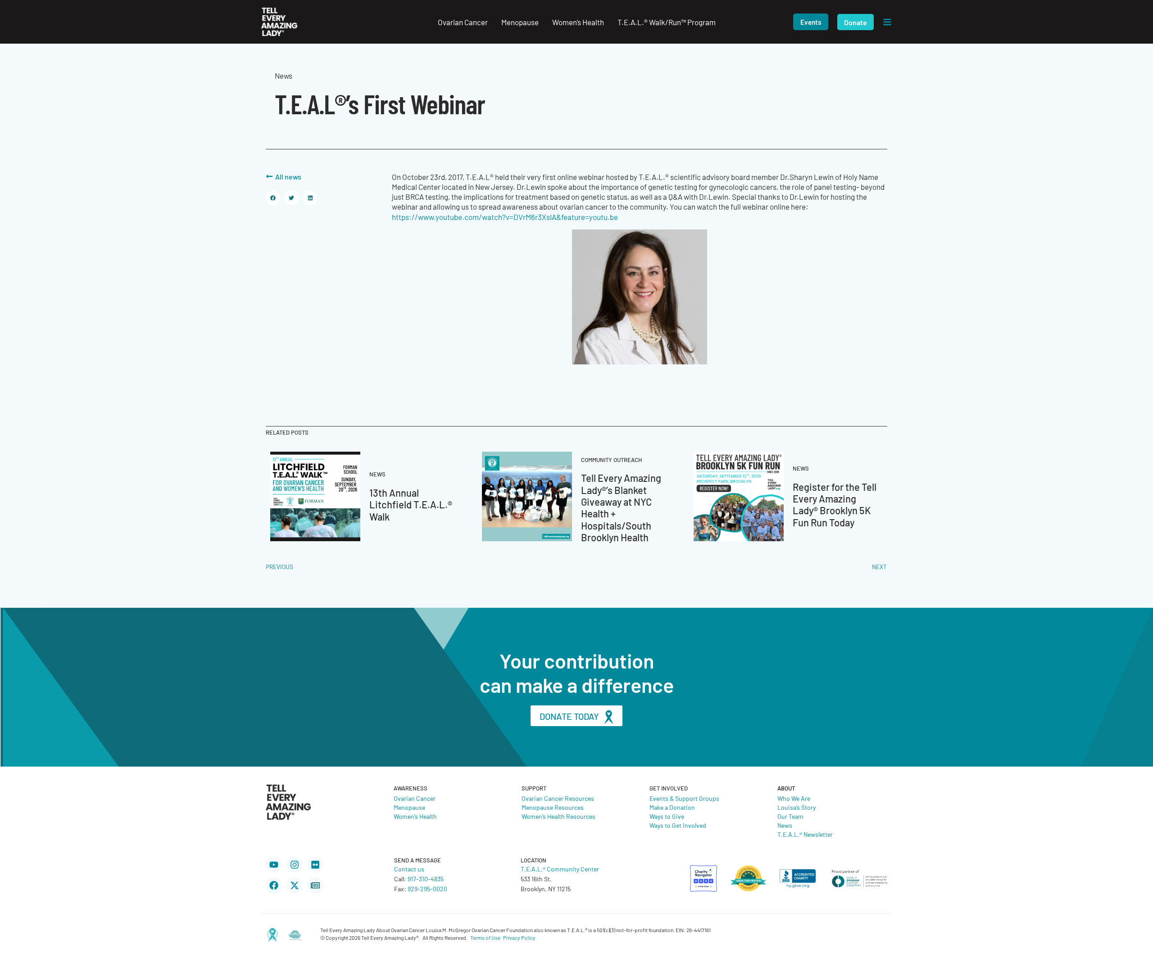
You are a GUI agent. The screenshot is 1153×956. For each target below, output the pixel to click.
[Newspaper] (315, 885)
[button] (810, 21)
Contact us (409, 869)
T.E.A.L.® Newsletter (805, 834)
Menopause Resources (553, 807)
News (784, 825)
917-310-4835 (426, 879)
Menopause (409, 807)
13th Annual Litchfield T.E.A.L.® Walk (410, 504)
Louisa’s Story (796, 807)
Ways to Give (666, 816)
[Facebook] (274, 885)
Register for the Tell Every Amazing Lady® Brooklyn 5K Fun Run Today (834, 504)
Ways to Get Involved (677, 825)
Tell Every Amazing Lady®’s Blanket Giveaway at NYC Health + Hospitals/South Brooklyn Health (621, 507)
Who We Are (793, 798)
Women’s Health (415, 816)
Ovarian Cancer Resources (558, 798)
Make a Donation (672, 807)
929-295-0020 (427, 888)
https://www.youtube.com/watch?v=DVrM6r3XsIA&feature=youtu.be (505, 217)
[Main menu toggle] (887, 22)
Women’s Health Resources (558, 816)
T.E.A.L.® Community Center (560, 869)
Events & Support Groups (684, 798)
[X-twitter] (294, 885)
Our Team (790, 816)
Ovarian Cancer (415, 798)
